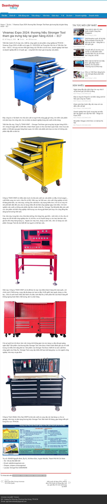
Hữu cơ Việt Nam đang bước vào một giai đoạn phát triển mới (95, 74)
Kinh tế (12, 15)
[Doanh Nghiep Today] (10, 6)
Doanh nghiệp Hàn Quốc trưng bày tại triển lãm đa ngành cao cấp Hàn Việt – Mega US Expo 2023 (88, 113)
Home (3, 24)
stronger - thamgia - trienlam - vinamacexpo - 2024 (29, 475)
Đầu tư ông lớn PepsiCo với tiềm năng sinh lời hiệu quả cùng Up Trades (89, 98)
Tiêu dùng (35, 15)
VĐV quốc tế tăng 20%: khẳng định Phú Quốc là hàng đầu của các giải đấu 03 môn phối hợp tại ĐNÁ (56, 483)
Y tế (62, 15)
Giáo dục (55, 15)
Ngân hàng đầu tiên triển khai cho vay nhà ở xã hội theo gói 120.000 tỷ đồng (89, 90)
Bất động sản (23, 15)
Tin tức (4, 15)
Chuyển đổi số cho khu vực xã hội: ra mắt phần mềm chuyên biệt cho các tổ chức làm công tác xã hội (94, 52)
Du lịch (69, 15)
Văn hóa (46, 15)
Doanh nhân (94, 15)
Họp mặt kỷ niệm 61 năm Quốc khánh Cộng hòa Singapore (93, 31)
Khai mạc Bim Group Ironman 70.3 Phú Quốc (14, 481)
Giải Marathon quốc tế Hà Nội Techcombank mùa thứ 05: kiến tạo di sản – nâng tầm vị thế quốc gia (95, 41)
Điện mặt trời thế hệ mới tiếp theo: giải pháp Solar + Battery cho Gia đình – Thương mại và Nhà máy (94, 63)
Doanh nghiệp (81, 15)
